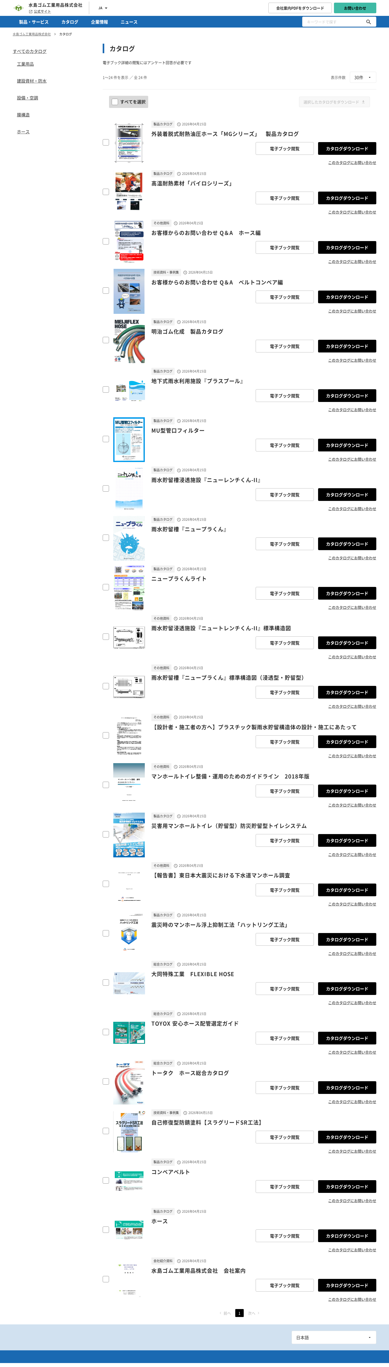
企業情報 (99, 22)
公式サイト (42, 11)
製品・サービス (34, 22)
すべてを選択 (133, 101)
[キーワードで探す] (368, 22)
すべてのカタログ (30, 51)
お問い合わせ (355, 8)
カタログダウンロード (347, 148)
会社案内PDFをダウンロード (300, 8)
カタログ (69, 22)
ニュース (129, 22)
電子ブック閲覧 (285, 148)
